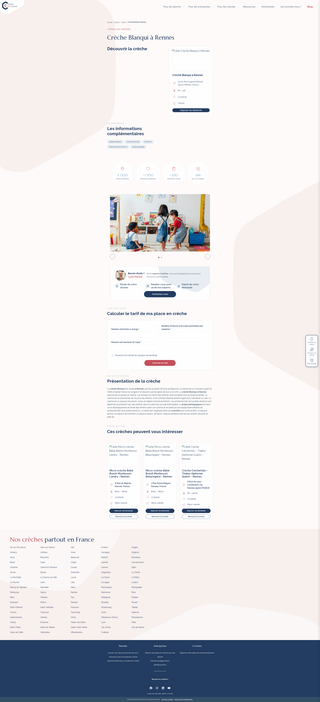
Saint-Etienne (16, 607)
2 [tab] (161, 257)
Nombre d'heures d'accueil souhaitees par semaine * (182, 327)
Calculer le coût (160, 363)
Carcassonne (138, 562)
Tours (103, 612)
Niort (12, 597)
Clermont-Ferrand (48, 567)
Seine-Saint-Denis (79, 627)
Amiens (104, 547)
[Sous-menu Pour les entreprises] (212, 6)
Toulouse (44, 612)
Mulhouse (14, 592)
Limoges (105, 582)
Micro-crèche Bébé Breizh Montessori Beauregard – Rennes (159, 473)
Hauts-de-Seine (78, 622)
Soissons (75, 607)
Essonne (44, 622)
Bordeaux (136, 557)
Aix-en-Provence (18, 547)
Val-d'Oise (106, 627)
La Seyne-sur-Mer (48, 577)
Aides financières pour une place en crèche (123, 661)
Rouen (135, 602)
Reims (43, 602)
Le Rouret (14, 582)
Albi (72, 547)
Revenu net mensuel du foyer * (126, 342)
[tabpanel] (160, 223)
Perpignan (105, 597)
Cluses (74, 567)
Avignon (135, 552)
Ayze (12, 557)
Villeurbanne (76, 632)
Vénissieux (45, 632)
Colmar (104, 567)
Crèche (123, 22)
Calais (73, 562)
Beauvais (75, 557)
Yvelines (105, 632)
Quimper (14, 602)
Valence (135, 612)
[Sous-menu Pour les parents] (183, 6)
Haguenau (106, 572)
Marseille (44, 587)
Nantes (74, 592)
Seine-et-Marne (47, 627)
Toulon (13, 612)
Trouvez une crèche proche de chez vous (123, 653)
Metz (73, 587)
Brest (12, 562)
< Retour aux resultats (118, 29)
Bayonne (44, 557)
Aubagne (105, 552)
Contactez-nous (160, 294)
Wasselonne (137, 617)
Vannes (43, 617)
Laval (73, 577)
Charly (13, 622)
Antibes (43, 552)
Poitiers (135, 597)
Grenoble (75, 572)
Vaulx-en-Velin (16, 632)
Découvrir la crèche (124, 517)
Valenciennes (16, 617)
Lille (72, 582)
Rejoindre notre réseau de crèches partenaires (197, 653)
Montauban (106, 587)
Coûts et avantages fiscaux (160, 661)
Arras (73, 552)
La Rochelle (15, 577)
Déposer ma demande (191, 110)
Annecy (13, 552)
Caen (42, 562)
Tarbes (135, 607)
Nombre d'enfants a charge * (125, 329)
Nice (134, 592)
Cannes (104, 562)
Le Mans (135, 577)
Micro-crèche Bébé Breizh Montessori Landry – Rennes (121, 473)
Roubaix (105, 602)
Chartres (14, 567)
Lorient (135, 582)
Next (207, 256)
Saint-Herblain (47, 607)
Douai (12, 572)
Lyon (103, 622)
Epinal (43, 572)
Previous (112, 256)
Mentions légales (167, 699)
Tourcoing (75, 612)
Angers (135, 547)
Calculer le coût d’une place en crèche (123, 657)
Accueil (109, 22)
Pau (72, 597)
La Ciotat (136, 572)
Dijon (134, 567)
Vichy (73, 617)
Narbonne (105, 592)
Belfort (104, 557)
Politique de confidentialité (183, 699)
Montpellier (137, 587)
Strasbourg (106, 607)
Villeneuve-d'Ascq (109, 617)
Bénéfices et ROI (160, 665)
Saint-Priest (15, 627)
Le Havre (105, 577)
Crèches (117, 22)
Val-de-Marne (138, 627)
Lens (42, 582)
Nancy (43, 592)
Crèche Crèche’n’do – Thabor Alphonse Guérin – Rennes (195, 473)
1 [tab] (159, 257)
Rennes (74, 602)
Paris (134, 622)
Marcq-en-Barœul (18, 587)
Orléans (44, 597)
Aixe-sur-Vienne (47, 547)
